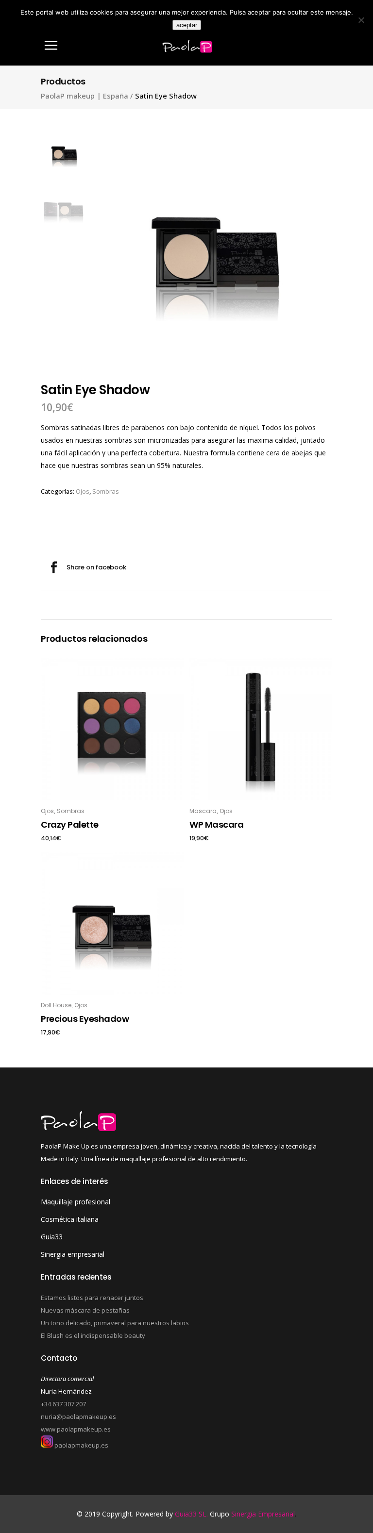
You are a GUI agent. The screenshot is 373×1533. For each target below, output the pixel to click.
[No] (361, 20)
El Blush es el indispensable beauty (93, 1335)
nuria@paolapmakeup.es (78, 1416)
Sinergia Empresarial (263, 1513)
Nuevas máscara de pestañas (85, 1310)
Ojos (82, 491)
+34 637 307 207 (63, 1404)
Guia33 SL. (192, 1513)
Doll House (56, 1005)
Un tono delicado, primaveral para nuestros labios (115, 1322)
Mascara (203, 811)
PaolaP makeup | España (84, 96)
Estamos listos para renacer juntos (92, 1297)
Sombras (105, 491)
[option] (215, 245)
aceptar (186, 25)
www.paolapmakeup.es (76, 1429)
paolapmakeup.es (80, 1445)
